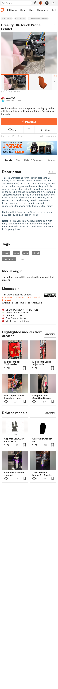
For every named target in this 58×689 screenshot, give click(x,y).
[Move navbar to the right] (55, 10)
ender (16, 253)
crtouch (36, 253)
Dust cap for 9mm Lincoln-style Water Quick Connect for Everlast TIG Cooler (14, 396)
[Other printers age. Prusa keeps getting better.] (29, 148)
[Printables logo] (2, 10)
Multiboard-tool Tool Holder (12, 363)
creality (6, 253)
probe (25, 253)
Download (30, 121)
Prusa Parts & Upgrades (39, 18)
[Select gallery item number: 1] (13, 434)
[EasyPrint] (35, 3)
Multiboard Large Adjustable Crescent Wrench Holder (41, 363)
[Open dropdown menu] (54, 24)
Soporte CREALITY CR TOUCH (14, 439)
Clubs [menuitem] (31, 10)
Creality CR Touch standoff (14, 473)
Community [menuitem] (42, 10)
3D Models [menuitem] (12, 10)
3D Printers (21, 18)
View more (50, 334)
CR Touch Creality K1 (42, 439)
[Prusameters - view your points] (40, 3)
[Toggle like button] (6, 368)
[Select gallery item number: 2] (16, 434)
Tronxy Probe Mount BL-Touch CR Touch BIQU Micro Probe (41, 473)
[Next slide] (54, 82)
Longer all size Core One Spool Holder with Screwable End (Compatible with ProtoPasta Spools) (42, 396)
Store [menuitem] (22, 10)
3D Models (8, 18)
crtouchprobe (9, 259)
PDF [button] (53, 171)
